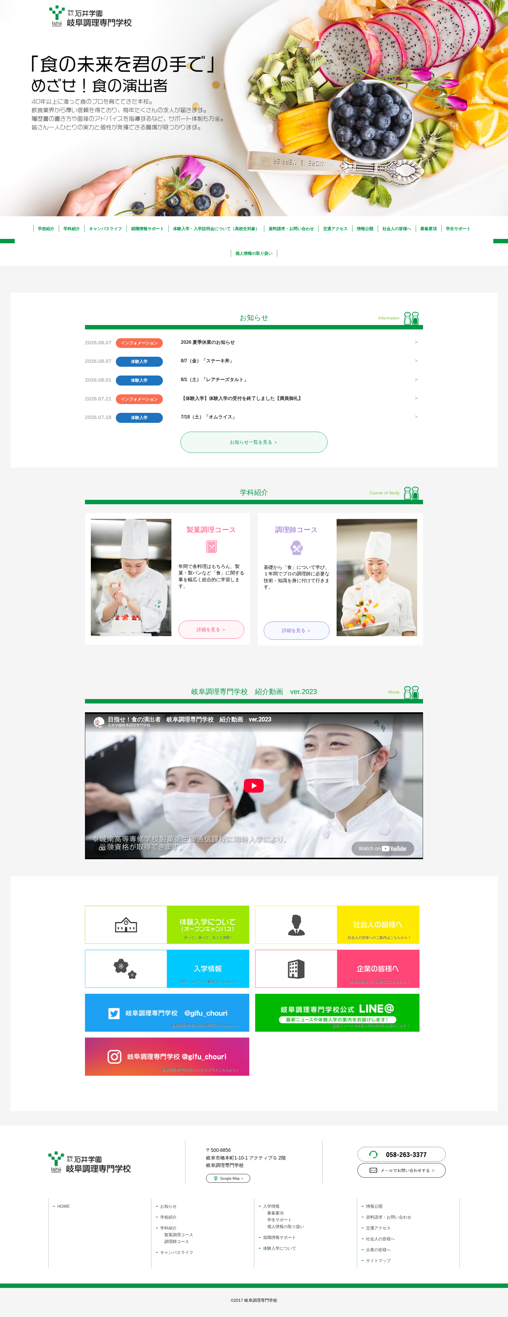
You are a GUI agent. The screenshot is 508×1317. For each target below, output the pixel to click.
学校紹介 (46, 228)
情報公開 (365, 228)
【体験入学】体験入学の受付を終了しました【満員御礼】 (242, 398)
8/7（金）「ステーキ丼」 (207, 360)
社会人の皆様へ (396, 228)
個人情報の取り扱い (254, 253)
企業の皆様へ (378, 1249)
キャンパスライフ (105, 228)
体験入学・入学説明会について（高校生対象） (216, 228)
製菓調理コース (178, 1234)
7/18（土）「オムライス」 (209, 416)
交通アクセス (335, 228)
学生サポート (458, 228)
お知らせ (168, 1206)
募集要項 (428, 228)
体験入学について (279, 1248)
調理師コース (176, 1241)
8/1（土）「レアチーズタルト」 (214, 379)
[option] (254, 127)
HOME (63, 1206)
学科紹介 (71, 228)
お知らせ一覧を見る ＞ (254, 442)
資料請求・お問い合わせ (291, 228)
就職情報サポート (147, 228)
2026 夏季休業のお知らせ (208, 342)
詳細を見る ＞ (211, 629)
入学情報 (271, 1206)
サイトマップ (378, 1260)
